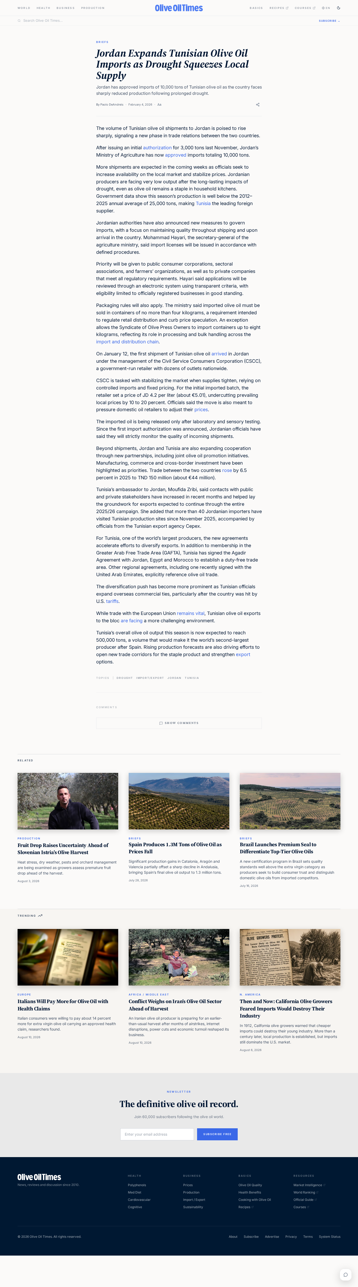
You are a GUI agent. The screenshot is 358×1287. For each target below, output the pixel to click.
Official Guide (303, 1200)
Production (93, 7)
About (233, 1237)
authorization (157, 147)
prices (201, 409)
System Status (329, 1237)
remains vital (190, 613)
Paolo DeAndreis (111, 104)
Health (43, 7)
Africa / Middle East (149, 994)
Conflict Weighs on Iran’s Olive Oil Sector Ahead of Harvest (175, 1005)
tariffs (112, 601)
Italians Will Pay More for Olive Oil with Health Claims (63, 1005)
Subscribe (251, 1237)
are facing (132, 620)
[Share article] (258, 105)
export (243, 654)
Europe (24, 994)
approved (175, 155)
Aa (159, 104)
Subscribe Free (217, 1134)
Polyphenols (137, 1185)
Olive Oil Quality (250, 1185)
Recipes (277, 7)
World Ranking (304, 1192)
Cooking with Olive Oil (254, 1200)
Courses (303, 7)
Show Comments (182, 723)
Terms (308, 1237)
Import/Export (150, 677)
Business (66, 7)
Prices (188, 1185)
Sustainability (193, 1207)
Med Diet (134, 1192)
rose (227, 470)
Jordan (174, 677)
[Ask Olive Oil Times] (345, 1274)
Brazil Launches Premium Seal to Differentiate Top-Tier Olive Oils (278, 848)
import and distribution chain (127, 341)
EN (328, 7)
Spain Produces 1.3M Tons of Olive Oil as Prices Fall (175, 848)
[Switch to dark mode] (339, 8)
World (24, 7)
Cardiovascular (139, 1200)
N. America (250, 994)
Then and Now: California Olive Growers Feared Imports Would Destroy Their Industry (286, 1008)
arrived (219, 353)
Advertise (272, 1237)
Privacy (291, 1237)
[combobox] (168, 20)
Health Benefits (249, 1192)
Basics (256, 7)
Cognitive (135, 1207)
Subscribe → (329, 20)
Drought (125, 677)
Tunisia (203, 203)
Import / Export (194, 1200)
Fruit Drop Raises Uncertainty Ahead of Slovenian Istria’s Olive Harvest (63, 849)
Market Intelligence (308, 1185)
